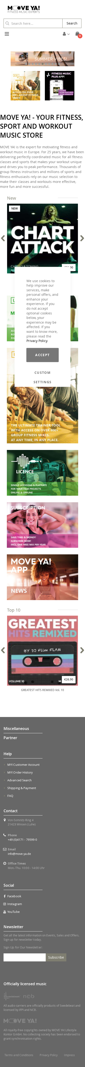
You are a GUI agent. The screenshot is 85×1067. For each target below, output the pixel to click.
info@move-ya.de (19, 854)
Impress (69, 1055)
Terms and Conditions (18, 1055)
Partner (10, 737)
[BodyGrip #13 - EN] (42, 58)
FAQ (10, 796)
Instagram (14, 904)
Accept (42, 355)
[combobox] (33, 23)
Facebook (14, 896)
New (11, 198)
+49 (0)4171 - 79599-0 (22, 839)
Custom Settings (43, 372)
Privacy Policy (36, 340)
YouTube (13, 912)
